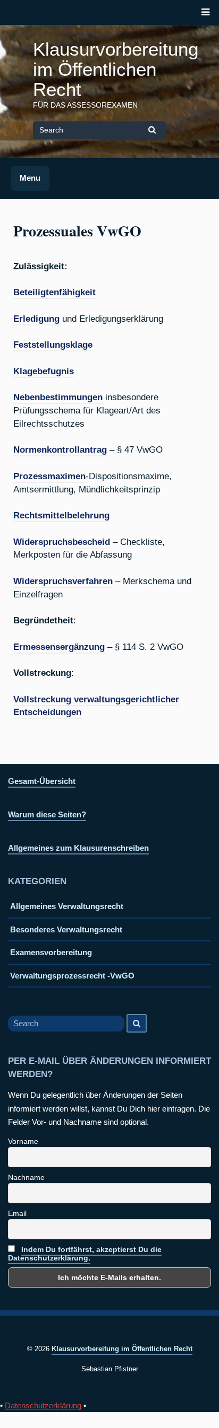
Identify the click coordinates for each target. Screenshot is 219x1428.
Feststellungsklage (52, 344)
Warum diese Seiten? (47, 814)
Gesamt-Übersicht (41, 781)
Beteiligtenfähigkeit (54, 292)
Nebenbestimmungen (58, 397)
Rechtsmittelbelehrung (61, 515)
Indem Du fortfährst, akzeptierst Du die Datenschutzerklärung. (85, 1253)
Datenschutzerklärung (43, 1405)
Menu (30, 177)
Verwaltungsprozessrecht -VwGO (72, 975)
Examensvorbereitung (51, 952)
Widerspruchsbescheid (61, 541)
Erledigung (36, 318)
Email (17, 1213)
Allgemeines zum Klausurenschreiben (78, 847)
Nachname (26, 1177)
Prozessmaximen (49, 476)
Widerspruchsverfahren (63, 581)
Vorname (23, 1141)
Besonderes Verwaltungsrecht (66, 929)
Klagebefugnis (43, 371)
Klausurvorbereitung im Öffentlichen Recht (115, 69)
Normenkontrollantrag (60, 449)
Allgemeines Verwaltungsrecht (66, 906)
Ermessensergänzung (59, 646)
